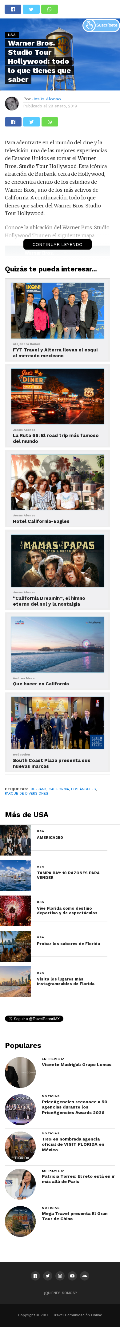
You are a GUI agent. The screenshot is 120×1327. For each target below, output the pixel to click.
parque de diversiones (26, 794)
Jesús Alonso (46, 98)
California (59, 789)
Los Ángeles (83, 789)
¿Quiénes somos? (60, 1293)
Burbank (38, 789)
